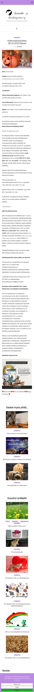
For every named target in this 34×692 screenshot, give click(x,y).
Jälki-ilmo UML (27, 236)
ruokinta (15, 521)
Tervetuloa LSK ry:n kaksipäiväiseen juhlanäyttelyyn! (17, 605)
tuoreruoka (24, 521)
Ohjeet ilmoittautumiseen (10, 131)
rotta (8, 521)
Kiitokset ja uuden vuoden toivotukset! (17, 459)
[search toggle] (32, 2)
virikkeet (17, 523)
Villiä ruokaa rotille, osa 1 (17, 526)
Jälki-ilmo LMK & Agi (10, 238)
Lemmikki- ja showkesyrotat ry (18, 15)
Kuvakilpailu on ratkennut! (17, 485)
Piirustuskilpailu (17, 552)
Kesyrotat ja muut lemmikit (17, 433)
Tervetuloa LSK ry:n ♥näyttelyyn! (17, 578)
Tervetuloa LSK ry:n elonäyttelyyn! (17, 658)
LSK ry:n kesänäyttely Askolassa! (17, 632)
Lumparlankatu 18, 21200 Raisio (13, 79)
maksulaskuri (6, 206)
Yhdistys (17, 37)
